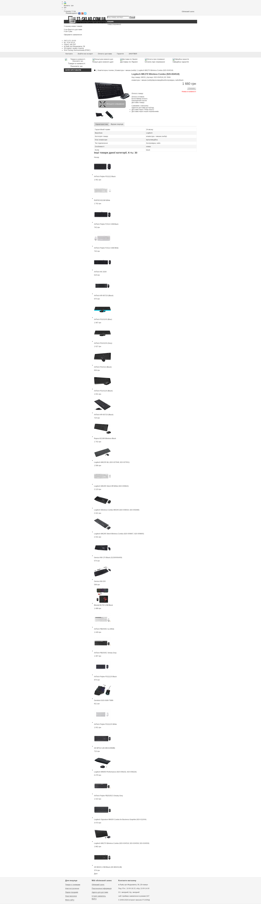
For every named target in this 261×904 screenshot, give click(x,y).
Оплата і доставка (105, 54)
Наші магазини (71, 896)
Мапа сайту (69, 900)
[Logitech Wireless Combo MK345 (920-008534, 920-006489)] (102, 508)
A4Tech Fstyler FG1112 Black (105, 176)
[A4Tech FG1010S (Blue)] (102, 317)
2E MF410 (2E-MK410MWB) (104, 748)
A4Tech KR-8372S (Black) (103, 415)
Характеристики (101, 124)
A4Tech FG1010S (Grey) (103, 343)
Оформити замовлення (73, 35)
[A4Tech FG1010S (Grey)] (102, 341)
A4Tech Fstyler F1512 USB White (106, 248)
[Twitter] (85, 13)
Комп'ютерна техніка (106, 70)
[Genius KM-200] (102, 579)
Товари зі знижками (72, 885)
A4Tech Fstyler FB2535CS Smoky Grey (108, 796)
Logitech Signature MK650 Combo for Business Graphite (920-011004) (120, 819)
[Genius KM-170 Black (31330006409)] (102, 556)
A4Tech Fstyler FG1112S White (105, 724)
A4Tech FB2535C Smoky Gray (105, 653)
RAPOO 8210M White (102, 200)
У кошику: (70, 11)
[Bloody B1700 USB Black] (102, 603)
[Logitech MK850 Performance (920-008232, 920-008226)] (102, 770)
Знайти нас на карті (85, 54)
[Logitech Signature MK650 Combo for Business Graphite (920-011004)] (102, 818)
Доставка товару (138, 102)
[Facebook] (79, 13)
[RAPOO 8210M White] (102, 198)
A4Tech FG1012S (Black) (103, 391)
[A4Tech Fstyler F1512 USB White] (102, 246)
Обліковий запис (188, 12)
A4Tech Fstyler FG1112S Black (105, 677)
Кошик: (110, 22)
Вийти (94, 899)
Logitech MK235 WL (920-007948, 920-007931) (112, 462)
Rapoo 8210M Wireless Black (105, 438)
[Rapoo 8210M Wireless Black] (102, 437)
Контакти (69, 54)
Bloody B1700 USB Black (103, 605)
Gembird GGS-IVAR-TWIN (103, 700)
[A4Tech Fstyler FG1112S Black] (102, 675)
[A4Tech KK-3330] (102, 270)
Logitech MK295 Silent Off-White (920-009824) (111, 486)
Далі (95, 874)
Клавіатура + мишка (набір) (125, 70)
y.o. (65, 9)
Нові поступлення (72, 888)
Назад (96, 157)
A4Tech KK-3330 (100, 272)
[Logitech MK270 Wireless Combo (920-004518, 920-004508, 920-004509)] (102, 841)
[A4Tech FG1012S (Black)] (102, 389)
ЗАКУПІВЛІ (133, 54)
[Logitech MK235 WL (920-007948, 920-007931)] (102, 460)
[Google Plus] (82, 13)
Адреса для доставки (100, 892)
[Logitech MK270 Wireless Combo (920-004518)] (99, 118)
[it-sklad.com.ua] (87, 24)
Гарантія (120, 54)
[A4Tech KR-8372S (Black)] (102, 413)
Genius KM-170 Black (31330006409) (108, 557)
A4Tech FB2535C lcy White (104, 629)
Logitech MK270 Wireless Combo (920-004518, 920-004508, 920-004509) (121, 843)
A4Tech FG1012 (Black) (103, 367)
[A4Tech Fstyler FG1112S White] (102, 722)
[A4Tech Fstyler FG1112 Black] (102, 175)
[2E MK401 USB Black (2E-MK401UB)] (102, 865)
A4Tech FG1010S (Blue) (103, 319)
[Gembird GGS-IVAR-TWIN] (102, 698)
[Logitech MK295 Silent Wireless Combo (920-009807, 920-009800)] (102, 532)
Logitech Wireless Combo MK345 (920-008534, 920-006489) (116, 510)
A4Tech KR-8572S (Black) (103, 296)
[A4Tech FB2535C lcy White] (102, 627)
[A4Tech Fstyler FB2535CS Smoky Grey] (102, 794)
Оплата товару (137, 93)
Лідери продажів (71, 892)
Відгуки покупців (117, 124)
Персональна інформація (102, 888)
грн (65, 7)
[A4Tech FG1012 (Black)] (102, 365)
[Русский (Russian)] (65, 2)
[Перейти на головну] (94, 70)
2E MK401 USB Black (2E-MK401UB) (108, 867)
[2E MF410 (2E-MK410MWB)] (102, 746)
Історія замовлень (99, 896)
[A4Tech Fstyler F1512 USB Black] (102, 222)
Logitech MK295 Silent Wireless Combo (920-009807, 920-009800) (119, 534)
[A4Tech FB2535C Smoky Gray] (102, 651)
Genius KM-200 (100, 581)
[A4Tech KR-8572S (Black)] (102, 294)
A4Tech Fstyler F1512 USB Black (106, 224)
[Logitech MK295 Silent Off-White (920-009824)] (102, 484)
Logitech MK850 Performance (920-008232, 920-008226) (115, 772)
